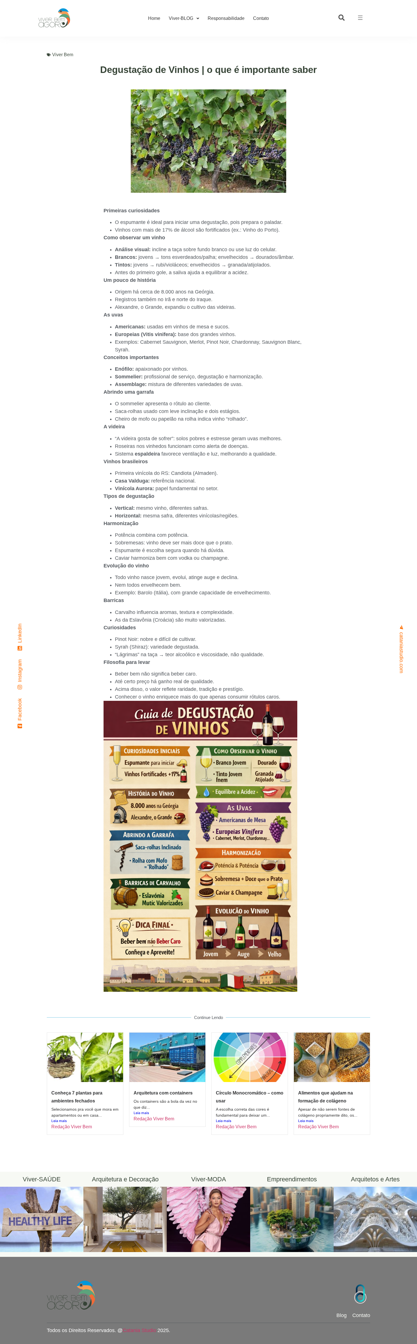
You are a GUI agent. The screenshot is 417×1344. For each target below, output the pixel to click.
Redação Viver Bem (71, 1126)
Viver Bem (62, 54)
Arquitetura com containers (163, 1093)
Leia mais (59, 1121)
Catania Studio (139, 1330)
